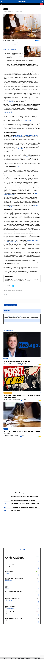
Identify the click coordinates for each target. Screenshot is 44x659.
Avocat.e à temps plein (9, 571)
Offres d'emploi (22, 4)
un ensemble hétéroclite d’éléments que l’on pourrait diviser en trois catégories (11, 49)
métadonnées (11, 101)
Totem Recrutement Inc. (8, 621)
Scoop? (42, 3)
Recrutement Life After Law (8, 600)
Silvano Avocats (7, 568)
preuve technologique (13, 46)
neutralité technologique (14, 142)
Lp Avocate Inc (7, 573)
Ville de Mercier (7, 593)
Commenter (23, 364)
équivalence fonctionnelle (17, 136)
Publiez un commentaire (10, 305)
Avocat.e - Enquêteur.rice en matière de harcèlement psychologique (12, 605)
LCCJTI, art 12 (28, 156)
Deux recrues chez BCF (15, 510)
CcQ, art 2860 (20, 148)
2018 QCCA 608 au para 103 (25, 120)
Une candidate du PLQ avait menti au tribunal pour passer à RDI (23, 500)
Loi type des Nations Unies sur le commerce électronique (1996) (26, 135)
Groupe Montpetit (7, 588)
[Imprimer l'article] (40, 364)
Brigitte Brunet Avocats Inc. (8, 580)
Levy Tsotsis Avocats (7, 561)
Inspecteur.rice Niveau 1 (9, 611)
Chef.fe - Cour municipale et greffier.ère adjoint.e (14, 591)
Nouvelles (5, 358)
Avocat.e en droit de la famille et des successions (14, 578)
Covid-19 (5, 9)
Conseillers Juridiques (7, 392)
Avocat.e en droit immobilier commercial (12, 598)
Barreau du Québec (7, 614)
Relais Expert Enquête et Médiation (9, 608)
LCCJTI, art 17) (19, 166)
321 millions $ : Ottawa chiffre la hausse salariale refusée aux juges (24, 507)
